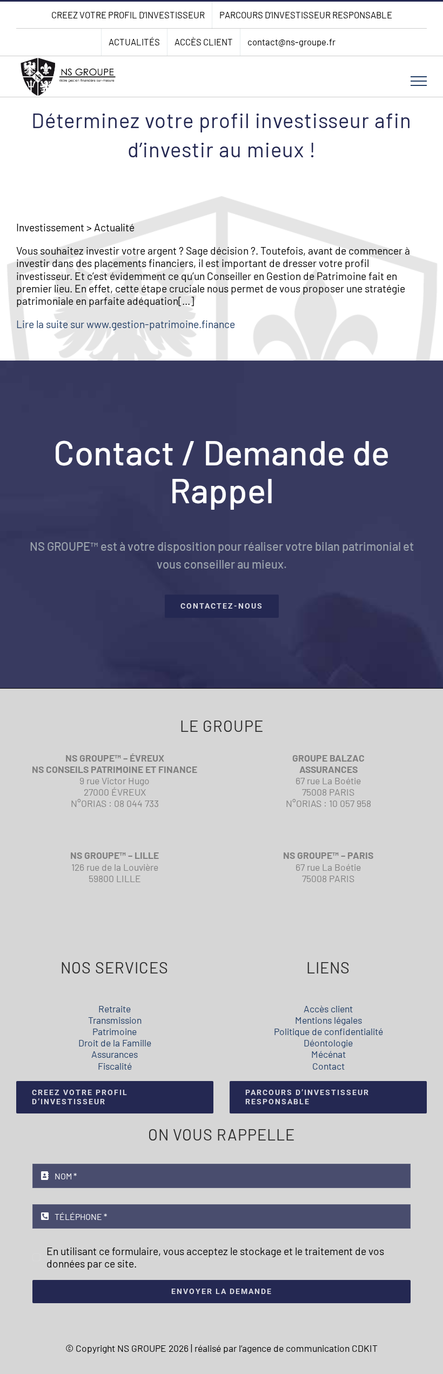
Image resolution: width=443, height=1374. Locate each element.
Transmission (115, 1020)
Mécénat (328, 1054)
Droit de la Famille (114, 1043)
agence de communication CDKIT (310, 1348)
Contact (328, 1066)
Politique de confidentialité (328, 1031)
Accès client (328, 1009)
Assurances (114, 1054)
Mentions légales (328, 1020)
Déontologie (328, 1043)
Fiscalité (115, 1066)
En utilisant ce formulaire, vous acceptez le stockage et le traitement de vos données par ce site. (215, 1257)
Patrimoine (114, 1031)
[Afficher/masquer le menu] (418, 81)
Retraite (114, 1009)
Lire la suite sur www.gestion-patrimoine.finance (125, 324)
